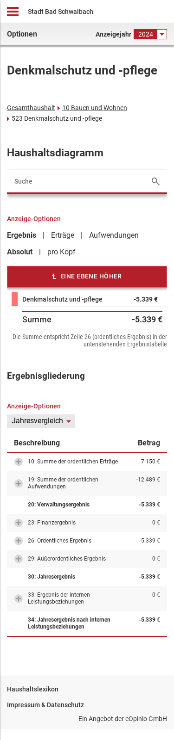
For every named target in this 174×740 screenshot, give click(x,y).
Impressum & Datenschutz (45, 705)
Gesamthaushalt (31, 107)
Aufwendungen (114, 235)
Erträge (62, 235)
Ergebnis (21, 235)
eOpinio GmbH (146, 718)
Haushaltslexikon (32, 689)
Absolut (19, 251)
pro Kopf (61, 251)
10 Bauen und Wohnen (94, 107)
